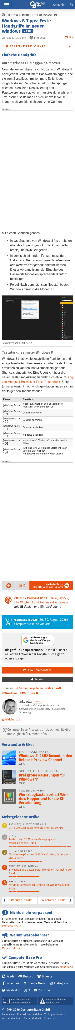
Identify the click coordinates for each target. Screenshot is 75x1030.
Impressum (8, 1014)
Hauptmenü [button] (7, 5)
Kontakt (21, 1014)
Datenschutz (50, 1018)
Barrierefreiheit (32, 1018)
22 (24, 764)
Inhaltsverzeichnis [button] (25, 46)
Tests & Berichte (19, 15)
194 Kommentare (39, 670)
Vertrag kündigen (11, 1018)
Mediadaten (35, 1014)
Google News (37, 983)
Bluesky (47, 976)
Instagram (61, 983)
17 (24, 807)
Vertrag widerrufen (54, 1014)
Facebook (12, 983)
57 (24, 783)
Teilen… (39, 679)
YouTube (44, 990)
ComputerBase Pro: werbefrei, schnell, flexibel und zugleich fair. (39, 732)
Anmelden (59, 4)
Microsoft (54, 688)
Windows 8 (30, 693)
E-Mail (37, 701)
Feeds (10, 976)
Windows (11, 693)
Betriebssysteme (46, 15)
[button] (71, 4)
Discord (28, 976)
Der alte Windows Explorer (48, 585)
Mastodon (13, 990)
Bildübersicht (13, 719)
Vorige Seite (7, 585)
